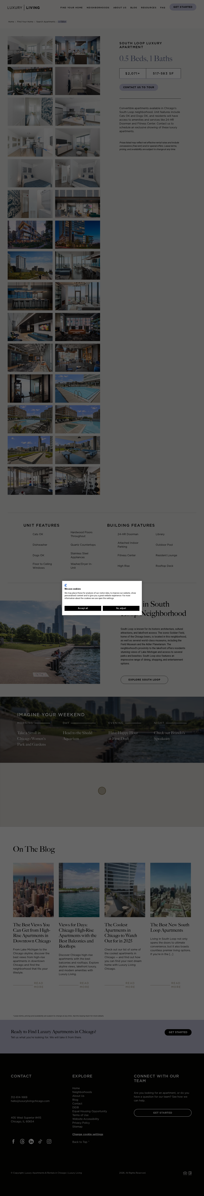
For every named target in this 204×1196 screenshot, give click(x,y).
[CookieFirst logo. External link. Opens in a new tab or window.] (66, 585)
